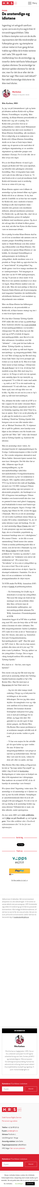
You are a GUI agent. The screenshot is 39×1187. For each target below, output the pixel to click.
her (23, 824)
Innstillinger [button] (19, 1183)
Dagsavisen (6, 685)
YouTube (31, 482)
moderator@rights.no (21, 917)
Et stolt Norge (8, 367)
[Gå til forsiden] (11, 1109)
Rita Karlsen (16, 92)
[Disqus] (19, 946)
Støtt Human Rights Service (11, 1117)
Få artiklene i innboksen (14, 1084)
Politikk (4, 11)
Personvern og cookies (9, 1121)
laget (34, 510)
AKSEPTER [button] (30, 1184)
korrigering (24, 771)
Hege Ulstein (22, 526)
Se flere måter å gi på (18, 880)
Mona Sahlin (11, 550)
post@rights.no (12, 1131)
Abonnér (30, 1089)
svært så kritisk (30, 324)
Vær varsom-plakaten (17, 1148)
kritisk (12, 586)
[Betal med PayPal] (19, 871)
